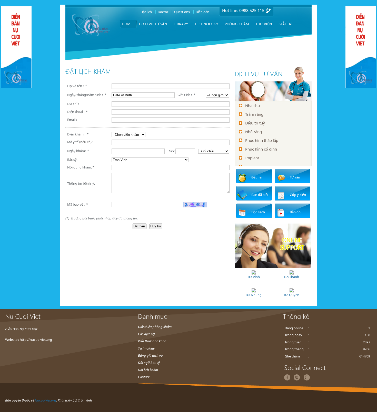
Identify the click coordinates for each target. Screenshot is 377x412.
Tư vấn (295, 177)
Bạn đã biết (260, 194)
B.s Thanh (291, 276)
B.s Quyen (291, 294)
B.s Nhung (254, 294)
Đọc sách (258, 212)
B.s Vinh (254, 276)
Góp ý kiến (298, 194)
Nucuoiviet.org (45, 400)
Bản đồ (295, 212)
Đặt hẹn (257, 177)
